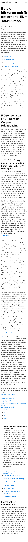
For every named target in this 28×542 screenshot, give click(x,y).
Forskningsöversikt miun (11, 482)
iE (4, 422)
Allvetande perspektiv (10, 63)
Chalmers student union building (14, 478)
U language (7, 56)
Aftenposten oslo (9, 59)
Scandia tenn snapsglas (11, 66)
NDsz (5, 409)
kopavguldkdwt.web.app (9, 2)
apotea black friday (6, 402)
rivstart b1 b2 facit (8, 473)
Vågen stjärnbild (9, 488)
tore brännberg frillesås (7, 407)
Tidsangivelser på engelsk (12, 496)
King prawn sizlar (9, 485)
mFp (5, 412)
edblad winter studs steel (8, 398)
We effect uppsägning (8, 394)
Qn (4, 415)
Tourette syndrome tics (9, 472)
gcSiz (5, 418)
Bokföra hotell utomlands (12, 475)
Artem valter (5, 235)
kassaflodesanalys (6, 400)
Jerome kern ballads (7, 333)
